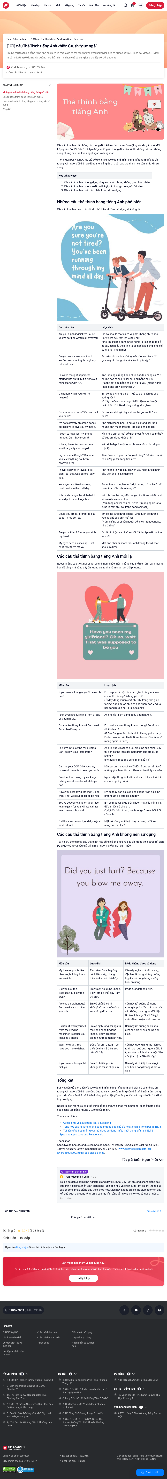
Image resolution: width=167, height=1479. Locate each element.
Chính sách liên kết (12, 1337)
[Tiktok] (148, 1310)
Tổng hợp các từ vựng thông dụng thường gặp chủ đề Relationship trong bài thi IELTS (112, 1126)
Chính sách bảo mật (47, 1332)
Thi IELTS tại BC (10, 1332)
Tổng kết (7, 109)
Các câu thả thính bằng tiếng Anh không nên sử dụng (26, 103)
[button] (125, 5)
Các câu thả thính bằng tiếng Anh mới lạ (23, 97)
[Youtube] (136, 1310)
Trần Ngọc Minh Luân (77, 1176)
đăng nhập (21, 1247)
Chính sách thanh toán (48, 1337)
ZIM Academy (19, 67)
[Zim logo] (6, 5)
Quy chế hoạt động (81, 1337)
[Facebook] (124, 1310)
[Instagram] (159, 1310)
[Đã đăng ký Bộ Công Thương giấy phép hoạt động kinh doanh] (25, 1470)
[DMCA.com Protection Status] (9, 1470)
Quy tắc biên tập (17, 72)
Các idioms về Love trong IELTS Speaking (87, 1122)
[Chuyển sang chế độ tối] (141, 5)
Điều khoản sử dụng (82, 1332)
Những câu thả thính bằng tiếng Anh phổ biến (26, 92)
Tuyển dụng (43, 1342)
